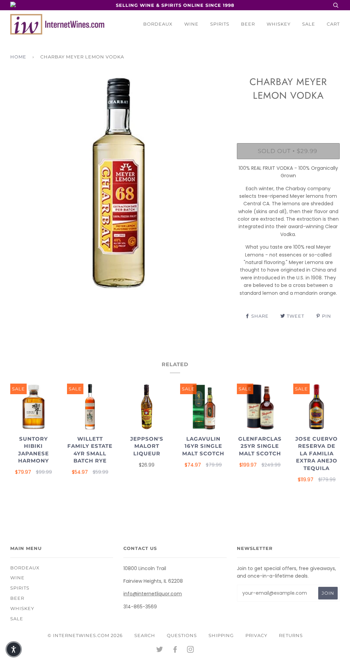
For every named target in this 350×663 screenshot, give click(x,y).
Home (18, 56)
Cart (333, 24)
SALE (308, 24)
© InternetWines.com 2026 (85, 635)
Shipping (221, 635)
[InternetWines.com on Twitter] (159, 650)
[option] (118, 183)
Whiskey (279, 24)
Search (144, 635)
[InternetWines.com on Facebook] (175, 650)
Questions (182, 635)
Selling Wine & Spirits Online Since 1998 (175, 5)
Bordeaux (158, 24)
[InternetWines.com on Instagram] (190, 650)
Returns (291, 635)
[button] (13, 649)
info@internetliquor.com (152, 593)
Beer (248, 24)
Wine (191, 24)
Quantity (288, 115)
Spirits (219, 24)
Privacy (256, 635)
